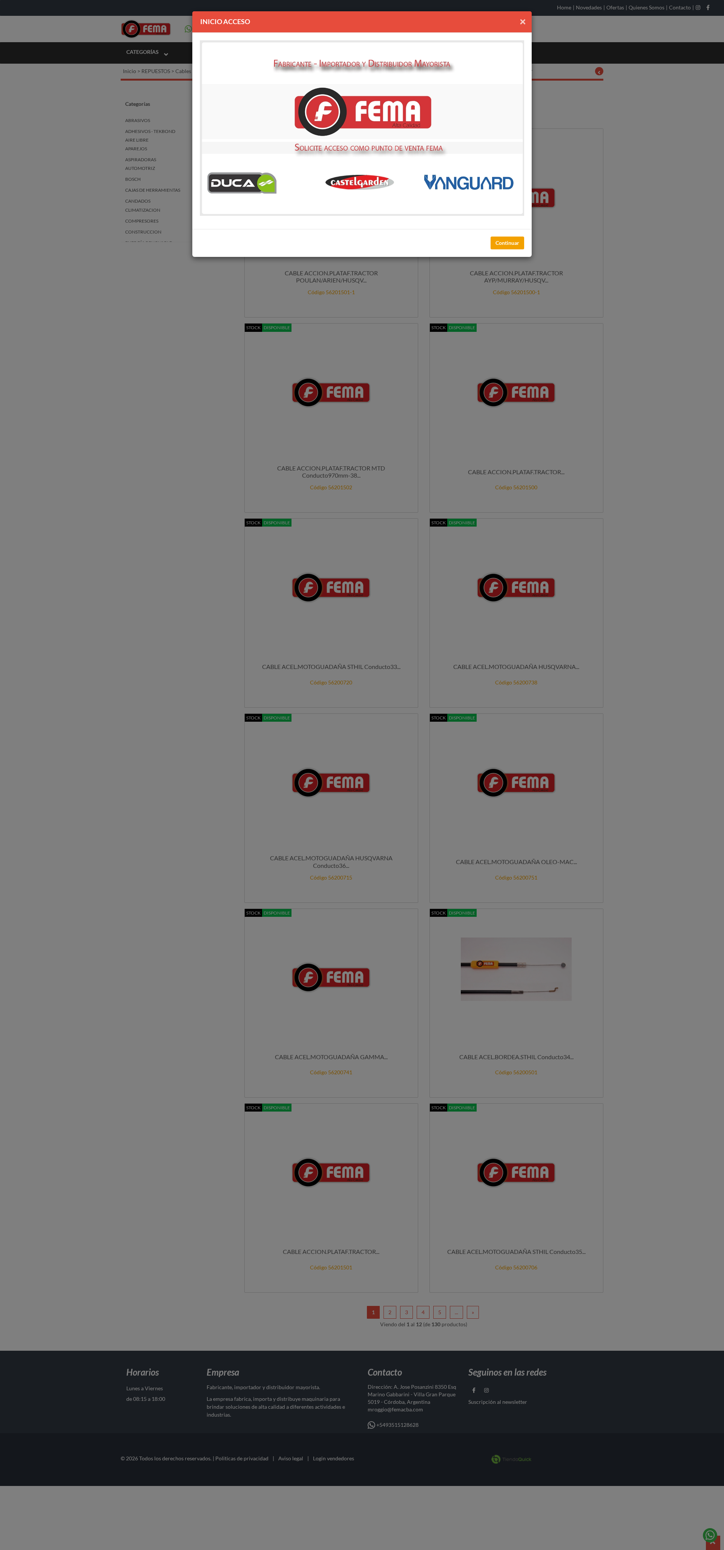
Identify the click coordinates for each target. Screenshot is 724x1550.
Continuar (507, 243)
